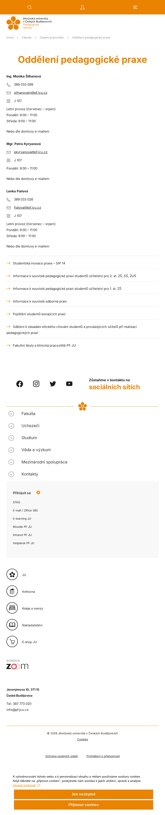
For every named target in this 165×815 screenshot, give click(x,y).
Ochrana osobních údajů (61, 756)
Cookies (82, 739)
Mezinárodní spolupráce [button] (44, 462)
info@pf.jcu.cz (17, 710)
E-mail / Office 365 (25, 510)
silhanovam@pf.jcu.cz (30, 93)
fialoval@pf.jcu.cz (27, 207)
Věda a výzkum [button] (36, 449)
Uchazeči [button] (30, 425)
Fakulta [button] (28, 413)
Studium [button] (29, 437)
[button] (29, 7)
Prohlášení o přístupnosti (103, 756)
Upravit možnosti (24, 785)
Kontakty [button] (29, 474)
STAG (16, 502)
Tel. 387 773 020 (18, 704)
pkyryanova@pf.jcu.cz (30, 152)
